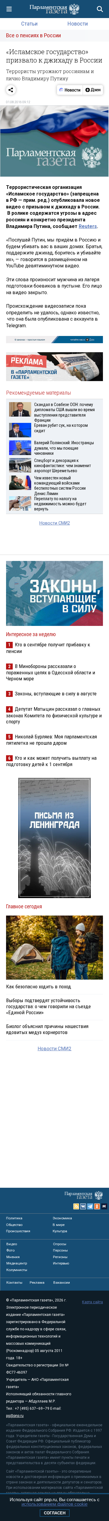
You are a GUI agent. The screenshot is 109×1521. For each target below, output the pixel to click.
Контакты (14, 1282)
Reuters (88, 226)
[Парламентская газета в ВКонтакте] (83, 1206)
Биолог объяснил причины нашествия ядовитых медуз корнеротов (47, 1029)
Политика (14, 1218)
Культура (60, 1231)
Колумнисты (16, 1270)
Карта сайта (92, 1302)
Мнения (13, 1257)
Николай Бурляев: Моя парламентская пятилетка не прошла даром (51, 740)
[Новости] (70, 90)
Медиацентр (16, 1263)
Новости (78, 23)
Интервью (61, 1263)
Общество (14, 1225)
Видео (11, 1244)
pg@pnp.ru (15, 1416)
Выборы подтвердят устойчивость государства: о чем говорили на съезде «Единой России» (48, 1006)
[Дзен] (93, 90)
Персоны (60, 1250)
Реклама (37, 1282)
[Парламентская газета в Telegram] (90, 1206)
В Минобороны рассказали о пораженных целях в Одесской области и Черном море (50, 672)
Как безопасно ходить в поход (38, 987)
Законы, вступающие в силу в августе (56, 694)
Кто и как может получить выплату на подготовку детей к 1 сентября (51, 761)
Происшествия (18, 1231)
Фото (10, 1250)
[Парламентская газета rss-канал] (76, 1206)
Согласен (54, 1513)
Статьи (29, 23)
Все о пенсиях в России (33, 35)
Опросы (59, 1244)
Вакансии (61, 1282)
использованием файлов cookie (54, 1504)
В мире (58, 1225)
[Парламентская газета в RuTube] (104, 1206)
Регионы (60, 1257)
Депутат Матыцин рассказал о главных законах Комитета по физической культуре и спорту (54, 715)
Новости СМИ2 (54, 523)
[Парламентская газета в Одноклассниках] (97, 1206)
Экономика (62, 1218)
